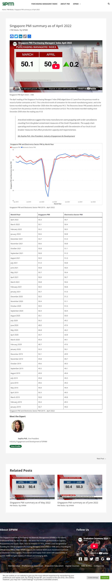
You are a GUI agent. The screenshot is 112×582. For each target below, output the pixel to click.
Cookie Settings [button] (93, 577)
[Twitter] (91, 559)
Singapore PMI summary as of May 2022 (30, 502)
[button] (80, 4)
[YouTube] (108, 559)
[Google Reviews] (102, 559)
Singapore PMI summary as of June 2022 (77, 502)
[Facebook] (80, 559)
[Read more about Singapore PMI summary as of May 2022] (32, 487)
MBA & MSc (86, 565)
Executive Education (54, 565)
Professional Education (32, 565)
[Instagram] (86, 559)
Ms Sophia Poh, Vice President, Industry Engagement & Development (46, 136)
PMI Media (15, 30)
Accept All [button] (105, 577)
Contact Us (99, 565)
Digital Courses (72, 565)
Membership (14, 565)
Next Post (101, 458)
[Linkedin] (97, 559)
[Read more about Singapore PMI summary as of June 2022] (79, 487)
